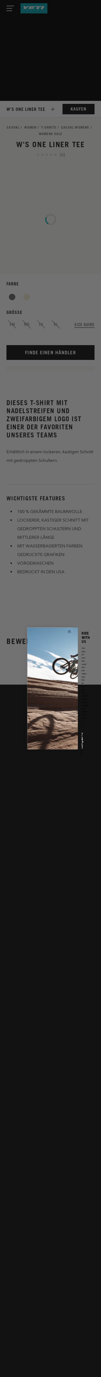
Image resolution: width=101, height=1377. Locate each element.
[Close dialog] (69, 632)
